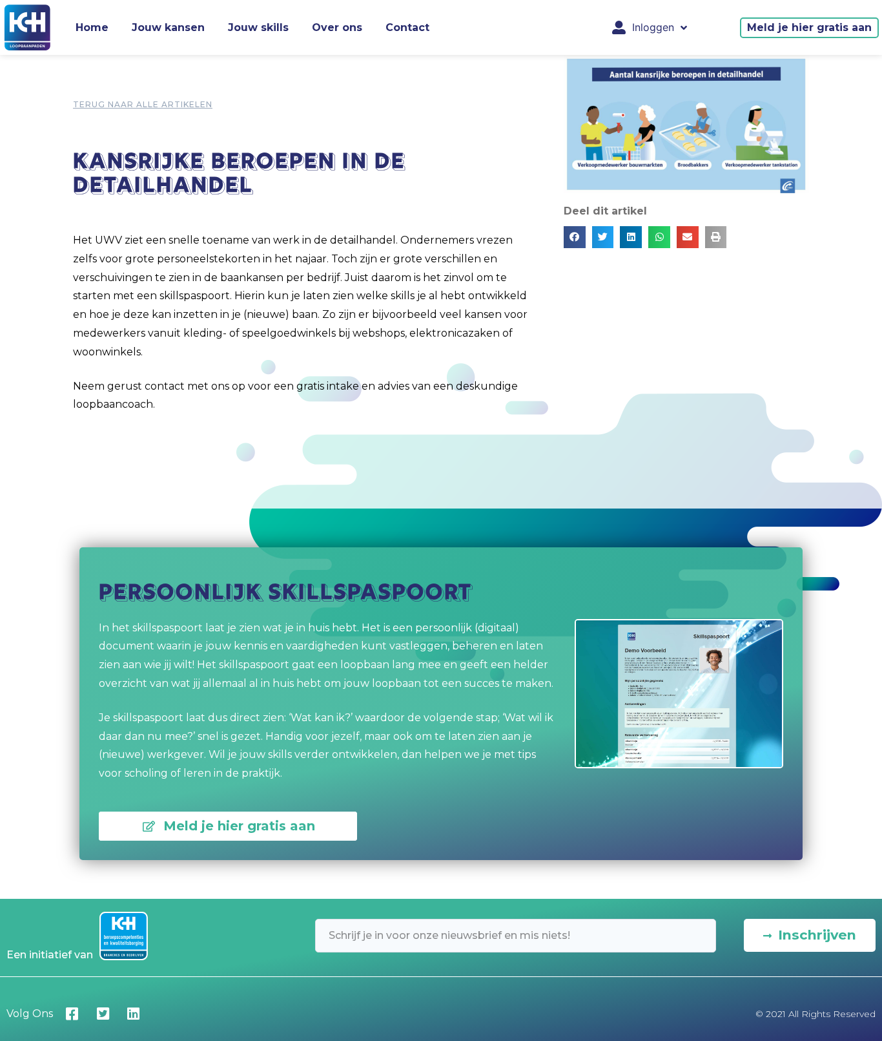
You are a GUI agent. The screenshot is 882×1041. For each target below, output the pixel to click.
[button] (809, 27)
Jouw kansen (168, 27)
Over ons (337, 27)
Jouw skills (258, 27)
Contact (407, 27)
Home (92, 27)
